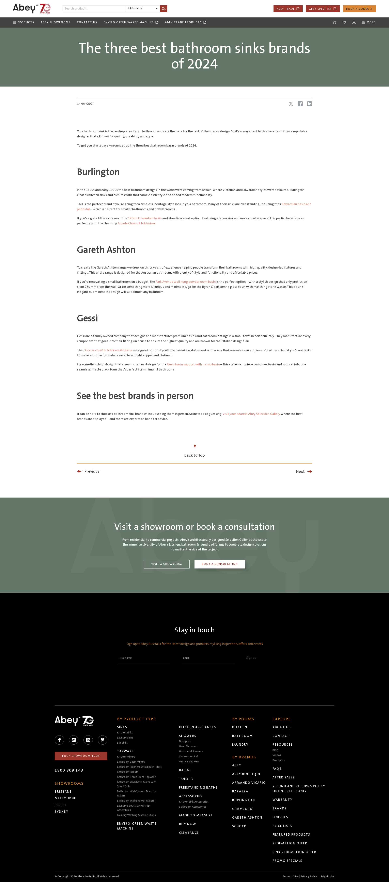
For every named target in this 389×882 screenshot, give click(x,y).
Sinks (122, 727)
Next (300, 471)
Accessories (190, 796)
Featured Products (291, 834)
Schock (239, 826)
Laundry (240, 744)
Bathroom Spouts (127, 772)
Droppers (185, 741)
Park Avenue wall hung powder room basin (186, 282)
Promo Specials (287, 861)
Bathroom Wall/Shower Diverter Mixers (136, 793)
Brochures (279, 760)
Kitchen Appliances (197, 727)
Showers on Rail (188, 756)
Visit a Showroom (166, 564)
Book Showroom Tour (81, 756)
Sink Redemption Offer (294, 852)
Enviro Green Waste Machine (129, 22)
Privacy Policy (309, 876)
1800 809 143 (69, 770)
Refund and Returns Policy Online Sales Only (299, 788)
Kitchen (239, 727)
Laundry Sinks (125, 737)
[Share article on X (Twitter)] (291, 103)
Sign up (251, 657)
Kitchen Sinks (125, 732)
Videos (277, 755)
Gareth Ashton (247, 817)
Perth (60, 805)
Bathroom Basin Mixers (131, 761)
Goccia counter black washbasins (108, 350)
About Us (282, 727)
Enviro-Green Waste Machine (137, 826)
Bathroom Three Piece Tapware (136, 777)
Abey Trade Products (183, 22)
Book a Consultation (220, 564)
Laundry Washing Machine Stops (136, 815)
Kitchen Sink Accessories (194, 801)
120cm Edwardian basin (145, 218)
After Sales (284, 777)
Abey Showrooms (56, 22)
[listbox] (142, 8)
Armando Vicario (249, 783)
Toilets (186, 779)
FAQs (277, 769)
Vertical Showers (189, 761)
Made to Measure (196, 815)
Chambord (242, 809)
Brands (279, 808)
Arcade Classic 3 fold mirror (137, 223)
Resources (283, 744)
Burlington (243, 800)
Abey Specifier (320, 8)
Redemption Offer (290, 843)
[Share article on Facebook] (300, 103)
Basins (185, 770)
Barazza (240, 791)
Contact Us (87, 22)
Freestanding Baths (198, 787)
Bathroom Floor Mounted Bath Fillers (139, 767)
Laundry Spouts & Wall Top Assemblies (133, 808)
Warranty (282, 800)
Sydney (61, 811)
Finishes (280, 817)
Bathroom (242, 736)
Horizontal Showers (191, 751)
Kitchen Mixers (126, 756)
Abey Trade (286, 8)
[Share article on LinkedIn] (309, 103)
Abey (236, 765)
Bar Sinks (122, 742)
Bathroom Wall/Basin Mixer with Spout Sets (136, 784)
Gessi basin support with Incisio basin (193, 364)
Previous (91, 471)
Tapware (125, 751)
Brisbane (63, 791)
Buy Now (187, 824)
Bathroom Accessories (192, 806)
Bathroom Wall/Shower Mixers (135, 800)
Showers (187, 736)
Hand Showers (188, 746)
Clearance (189, 833)
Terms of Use (290, 876)
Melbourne (65, 798)
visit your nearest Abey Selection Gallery (251, 414)
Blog (275, 750)
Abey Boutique (246, 774)
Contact (281, 736)
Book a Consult (359, 8)
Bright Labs (327, 876)
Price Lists (282, 826)
